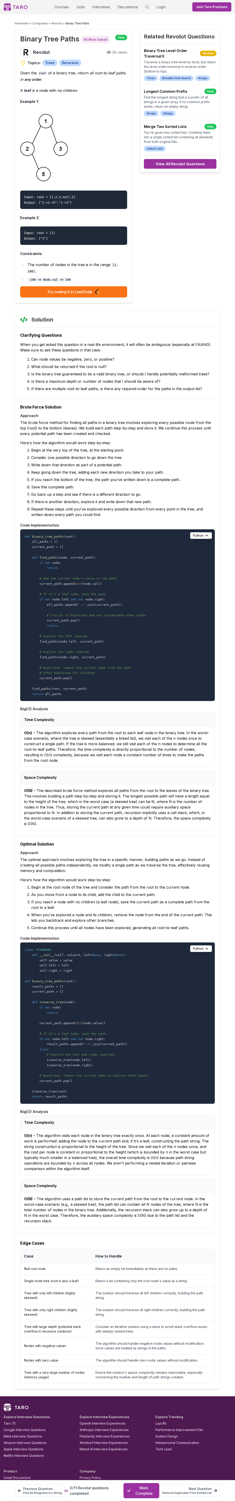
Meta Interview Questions (23, 1436)
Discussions (128, 7)
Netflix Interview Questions (24, 1456)
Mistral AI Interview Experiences (104, 1449)
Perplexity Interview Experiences (105, 1436)
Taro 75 (10, 1423)
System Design (166, 1436)
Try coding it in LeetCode (69, 292)
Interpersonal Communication (177, 1443)
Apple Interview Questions (23, 1449)
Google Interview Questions (25, 1430)
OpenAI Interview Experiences (103, 1423)
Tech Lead (163, 1449)
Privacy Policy (90, 1478)
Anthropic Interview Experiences (104, 1430)
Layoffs (160, 1423)
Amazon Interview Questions (25, 1443)
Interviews (101, 7)
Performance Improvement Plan (179, 1430)
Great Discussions (17, 1478)
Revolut (57, 23)
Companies (40, 23)
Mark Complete (144, 1491)
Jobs (80, 7)
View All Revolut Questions (180, 164)
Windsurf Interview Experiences (104, 1443)
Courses (61, 7)
